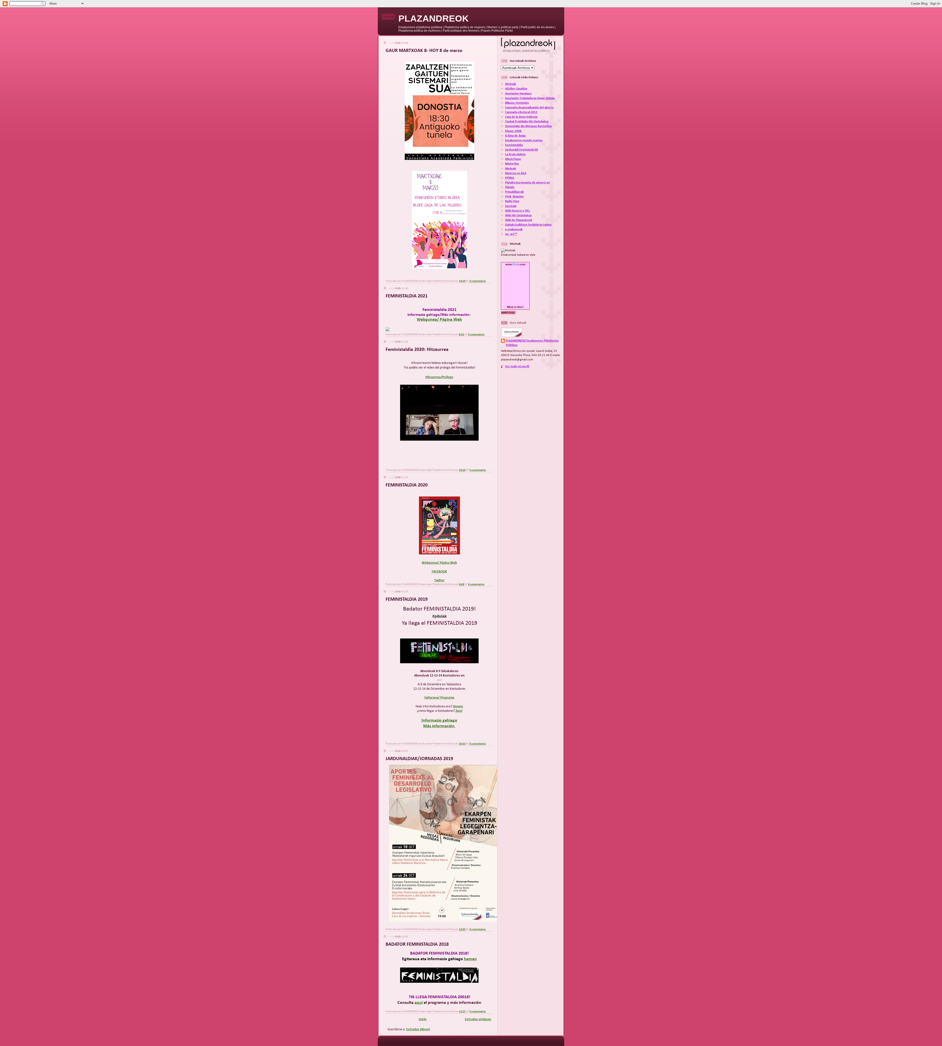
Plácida (509, 187)
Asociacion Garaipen (518, 93)
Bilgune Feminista (517, 103)
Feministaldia (514, 145)
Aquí (459, 711)
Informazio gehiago (439, 720)
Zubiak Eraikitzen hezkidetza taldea (528, 224)
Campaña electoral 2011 (521, 112)
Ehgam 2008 (513, 131)
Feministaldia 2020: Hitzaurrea (417, 349)
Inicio (423, 1019)
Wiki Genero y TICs (517, 210)
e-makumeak (514, 229)
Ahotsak (510, 84)
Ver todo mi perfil (517, 366)
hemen (470, 959)
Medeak (510, 168)
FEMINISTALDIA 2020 (407, 485)
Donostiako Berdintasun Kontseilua (528, 126)
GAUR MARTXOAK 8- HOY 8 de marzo (424, 50)
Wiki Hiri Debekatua (518, 215)
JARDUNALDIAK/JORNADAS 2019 (419, 758)
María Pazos (513, 159)
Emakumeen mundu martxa (523, 140)
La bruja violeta (515, 154)
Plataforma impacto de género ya (527, 182)
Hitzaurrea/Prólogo (439, 377)
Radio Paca (512, 201)
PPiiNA (509, 178)
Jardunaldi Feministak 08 (521, 149)
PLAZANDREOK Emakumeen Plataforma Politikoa (532, 343)
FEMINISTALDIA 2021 (407, 296)
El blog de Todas (515, 135)
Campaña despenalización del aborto (529, 107)
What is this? (515, 307)
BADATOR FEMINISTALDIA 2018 (417, 944)
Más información (439, 726)
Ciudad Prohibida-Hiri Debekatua (527, 121)
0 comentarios (478, 281)
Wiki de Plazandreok (518, 220)
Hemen (458, 706)
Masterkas (512, 163)
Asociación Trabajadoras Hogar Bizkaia (530, 98)
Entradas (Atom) (418, 1029)
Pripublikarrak (514, 192)
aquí (419, 1002)
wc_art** (511, 234)
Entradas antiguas (478, 1019)
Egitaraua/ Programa (439, 698)
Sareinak (510, 206)
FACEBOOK (439, 572)
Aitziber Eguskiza (516, 88)
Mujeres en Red (515, 173)
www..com (515, 264)
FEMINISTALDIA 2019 (407, 599)
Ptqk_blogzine (514, 196)
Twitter (439, 580)
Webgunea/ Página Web (439, 319)
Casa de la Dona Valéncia (521, 116)
